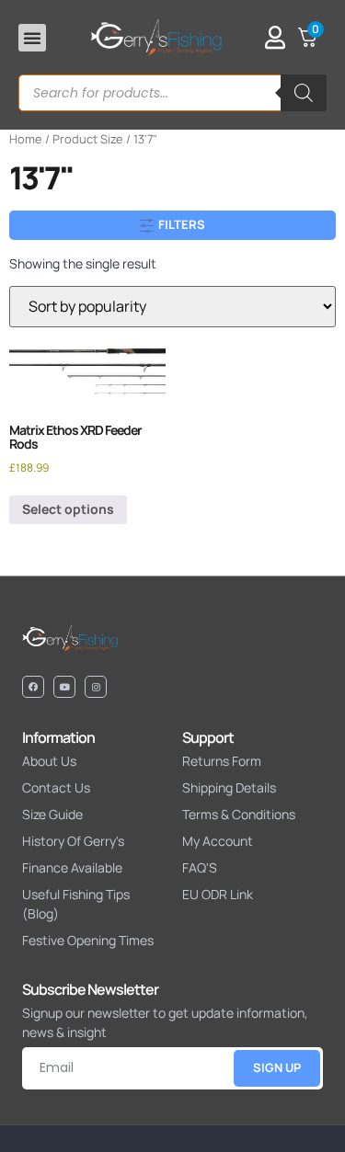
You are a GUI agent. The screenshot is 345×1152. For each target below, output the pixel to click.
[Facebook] (33, 687)
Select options (68, 509)
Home (25, 139)
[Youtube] (64, 687)
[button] (32, 37)
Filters (180, 224)
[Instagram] (96, 687)
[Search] (304, 92)
